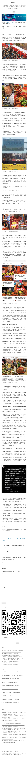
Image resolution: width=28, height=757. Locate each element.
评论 (3, 573)
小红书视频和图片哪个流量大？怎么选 (9, 714)
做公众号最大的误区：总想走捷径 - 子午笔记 (10, 737)
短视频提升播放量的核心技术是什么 (10, 732)
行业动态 (16, 529)
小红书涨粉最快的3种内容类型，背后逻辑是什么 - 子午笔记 (13, 725)
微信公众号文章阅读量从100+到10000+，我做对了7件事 (12, 658)
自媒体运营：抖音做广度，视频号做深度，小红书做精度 (12, 650)
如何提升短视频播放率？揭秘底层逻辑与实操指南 (11, 662)
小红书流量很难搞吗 (6, 717)
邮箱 (2, 592)
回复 (2, 562)
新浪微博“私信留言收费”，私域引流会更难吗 (11, 692)
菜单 (14, 11)
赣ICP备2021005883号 (14, 751)
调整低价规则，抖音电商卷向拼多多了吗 (10, 671)
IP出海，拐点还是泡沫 (21, 538)
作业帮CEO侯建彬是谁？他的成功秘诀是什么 (11, 685)
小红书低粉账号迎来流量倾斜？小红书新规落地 (10, 661)
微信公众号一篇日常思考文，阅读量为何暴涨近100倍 (12, 656)
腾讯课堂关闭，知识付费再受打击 (8, 695)
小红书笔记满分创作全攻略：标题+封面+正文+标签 (11, 652)
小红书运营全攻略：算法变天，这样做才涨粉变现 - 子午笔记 (13, 740)
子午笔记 (14, 2)
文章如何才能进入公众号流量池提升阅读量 (10, 664)
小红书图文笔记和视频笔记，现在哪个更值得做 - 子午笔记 (13, 712)
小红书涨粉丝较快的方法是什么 (9, 742)
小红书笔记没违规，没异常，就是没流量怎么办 (10, 655)
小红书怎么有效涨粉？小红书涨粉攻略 (10, 726)
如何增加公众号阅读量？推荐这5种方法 (13, 723)
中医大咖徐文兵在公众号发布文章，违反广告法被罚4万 (13, 675)
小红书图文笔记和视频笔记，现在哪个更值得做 (10, 653)
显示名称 (3, 587)
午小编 (9, 530)
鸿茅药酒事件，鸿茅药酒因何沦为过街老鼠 (10, 699)
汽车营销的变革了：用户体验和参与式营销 (10, 678)
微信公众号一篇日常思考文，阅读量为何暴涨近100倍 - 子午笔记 (14, 718)
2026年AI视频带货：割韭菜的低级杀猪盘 (10, 689)
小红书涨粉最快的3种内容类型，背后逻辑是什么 (11, 659)
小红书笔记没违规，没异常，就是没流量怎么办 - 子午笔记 (13, 715)
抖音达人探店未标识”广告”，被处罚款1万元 (10, 702)
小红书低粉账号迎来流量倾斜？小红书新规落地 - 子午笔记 (13, 728)
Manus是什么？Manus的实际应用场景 (10, 682)
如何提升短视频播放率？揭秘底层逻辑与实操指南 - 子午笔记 (13, 731)
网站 (2, 597)
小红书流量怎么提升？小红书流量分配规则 (10, 729)
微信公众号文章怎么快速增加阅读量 (11, 720)
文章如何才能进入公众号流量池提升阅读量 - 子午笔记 (12, 734)
